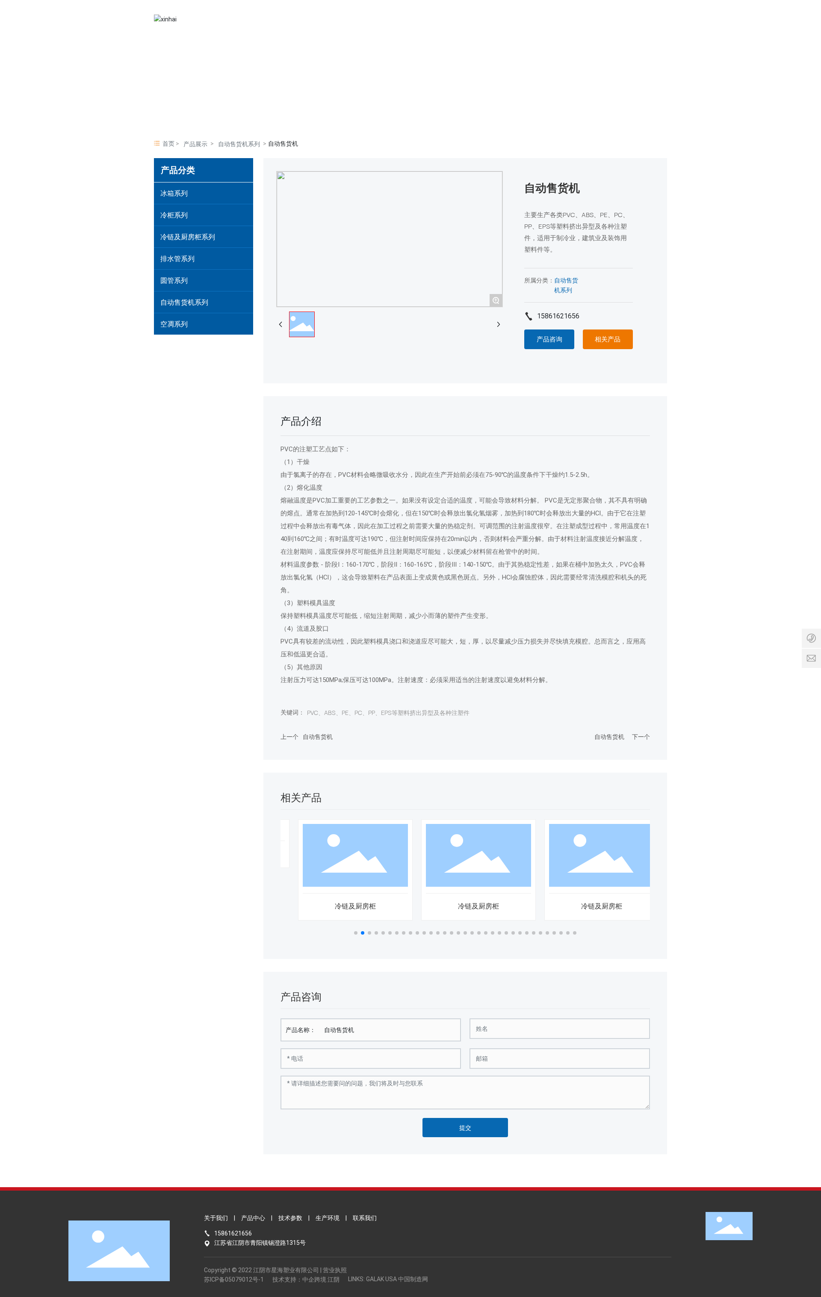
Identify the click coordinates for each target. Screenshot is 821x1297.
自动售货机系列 (239, 144)
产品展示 (195, 144)
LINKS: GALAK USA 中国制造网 (388, 1279)
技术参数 (290, 1218)
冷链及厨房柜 (342, 906)
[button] (355, 933)
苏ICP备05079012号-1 (234, 1279)
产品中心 (253, 1218)
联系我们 (365, 1218)
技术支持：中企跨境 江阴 (306, 1279)
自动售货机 (318, 736)
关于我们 (216, 1218)
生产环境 (328, 1218)
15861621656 (558, 316)
